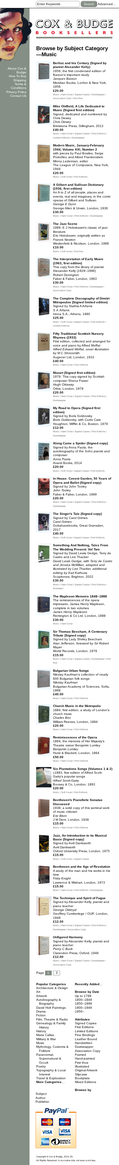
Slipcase (81, 1074)
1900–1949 (83, 1007)
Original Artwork (86, 1070)
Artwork (41, 996)
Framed (80, 1054)
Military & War (46, 1039)
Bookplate (82, 1078)
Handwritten (83, 1043)
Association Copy (87, 1051)
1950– (79, 1011)
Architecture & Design (52, 988)
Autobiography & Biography (48, 1001)
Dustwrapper (84, 1046)
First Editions (84, 1027)
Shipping (19, 80)
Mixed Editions (85, 1082)
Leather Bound (86, 1039)
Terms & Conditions (18, 86)
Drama (41, 1011)
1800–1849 (83, 999)
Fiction (41, 1015)
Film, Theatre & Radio (52, 1019)
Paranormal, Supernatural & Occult (49, 1058)
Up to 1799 (83, 996)
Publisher (42, 1101)
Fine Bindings (85, 1035)
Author (40, 1098)
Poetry (41, 1066)
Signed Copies (85, 1023)
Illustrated (82, 1066)
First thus (81, 1062)
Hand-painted (85, 1058)
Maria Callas (45, 1035)
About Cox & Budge (17, 70)
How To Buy (17, 76)
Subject (41, 1093)
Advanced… (107, 4)
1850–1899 (83, 1003)
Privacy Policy (16, 92)
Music (40, 1043)
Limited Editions (86, 1031)
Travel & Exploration (51, 1078)
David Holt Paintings (51, 1007)
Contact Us (18, 96)
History (41, 1031)
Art (38, 991)
